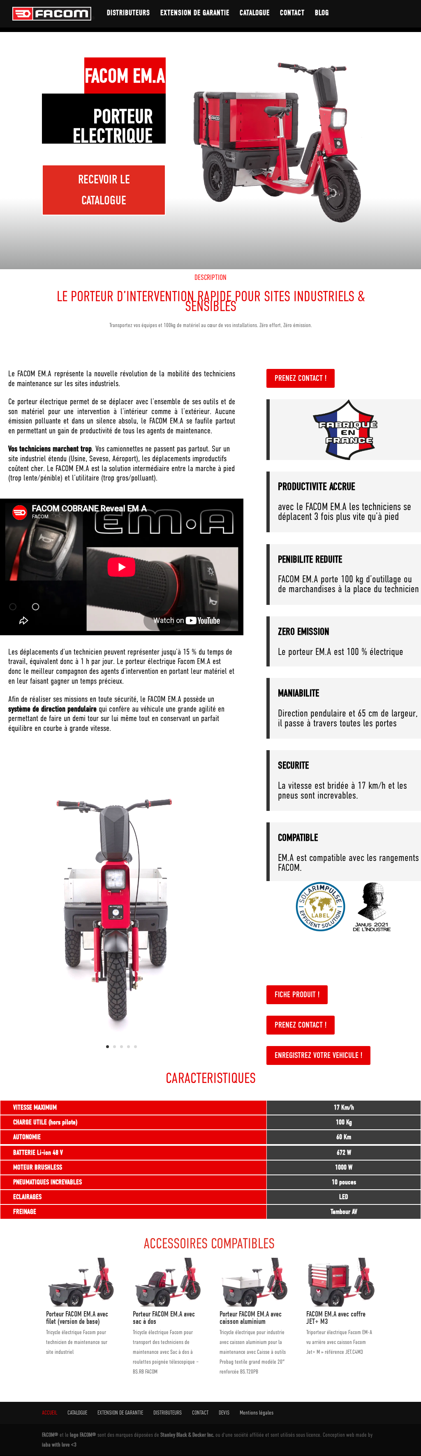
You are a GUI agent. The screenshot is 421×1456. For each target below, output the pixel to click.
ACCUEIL (49, 1412)
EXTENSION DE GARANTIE (194, 13)
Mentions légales (256, 1412)
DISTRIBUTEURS (128, 13)
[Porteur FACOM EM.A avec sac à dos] (167, 1304)
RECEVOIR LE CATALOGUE (104, 190)
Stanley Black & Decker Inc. (187, 1434)
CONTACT (292, 13)
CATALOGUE (255, 13)
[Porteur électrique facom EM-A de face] (121, 1056)
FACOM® (51, 1434)
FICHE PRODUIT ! (297, 994)
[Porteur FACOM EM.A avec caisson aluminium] (254, 1304)
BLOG (322, 13)
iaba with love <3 (59, 1444)
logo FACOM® (83, 1434)
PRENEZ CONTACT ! (300, 378)
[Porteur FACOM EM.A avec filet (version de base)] (80, 1304)
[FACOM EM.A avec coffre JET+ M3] (340, 1304)
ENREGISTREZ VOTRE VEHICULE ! (318, 1055)
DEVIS (224, 1412)
